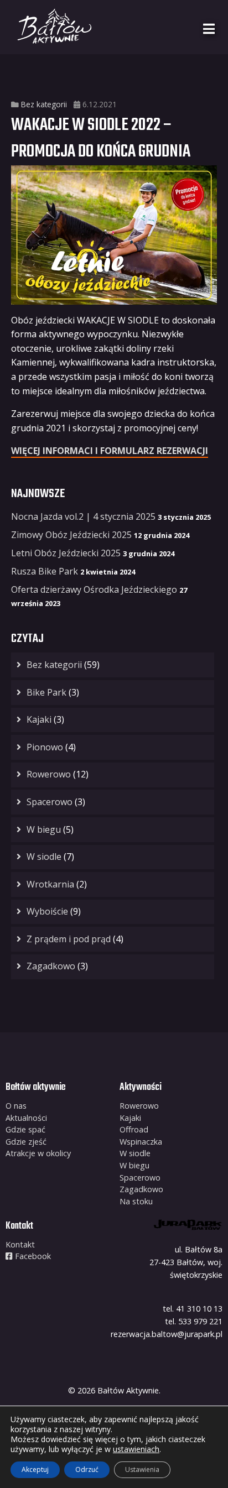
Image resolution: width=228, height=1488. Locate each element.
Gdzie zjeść (26, 1141)
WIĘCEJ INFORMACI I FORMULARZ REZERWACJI (109, 451)
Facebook (32, 1256)
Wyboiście (47, 911)
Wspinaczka (141, 1141)
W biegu (44, 829)
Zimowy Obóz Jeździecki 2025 (71, 535)
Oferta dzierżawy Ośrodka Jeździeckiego (94, 589)
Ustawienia (142, 1469)
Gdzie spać (25, 1129)
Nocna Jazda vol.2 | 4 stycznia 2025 (83, 516)
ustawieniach (136, 1449)
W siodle (44, 856)
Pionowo (45, 747)
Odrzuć (87, 1469)
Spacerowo (49, 802)
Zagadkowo (51, 966)
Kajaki (39, 719)
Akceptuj (35, 1469)
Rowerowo (49, 774)
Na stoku (136, 1201)
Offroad (134, 1129)
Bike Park (46, 692)
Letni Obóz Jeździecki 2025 (66, 553)
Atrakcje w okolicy (38, 1153)
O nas (16, 1105)
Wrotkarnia (50, 884)
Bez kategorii (44, 104)
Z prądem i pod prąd (69, 939)
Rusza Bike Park (44, 571)
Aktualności (26, 1118)
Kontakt (20, 1244)
